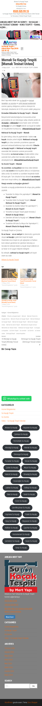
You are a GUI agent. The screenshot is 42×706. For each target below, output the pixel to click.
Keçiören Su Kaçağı (30, 428)
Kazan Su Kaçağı (31, 541)
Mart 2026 (8, 663)
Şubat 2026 (9, 667)
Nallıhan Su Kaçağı (11, 528)
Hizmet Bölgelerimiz (12, 312)
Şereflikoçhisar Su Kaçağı (21, 508)
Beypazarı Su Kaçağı (29, 521)
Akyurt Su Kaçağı (30, 468)
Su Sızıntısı (31, 330)
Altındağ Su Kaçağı (11, 448)
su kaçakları (5, 330)
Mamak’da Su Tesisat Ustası (9, 328)
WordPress (8, 702)
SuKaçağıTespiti (10, 333)
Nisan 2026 (9, 660)
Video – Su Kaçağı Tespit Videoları (13, 421)
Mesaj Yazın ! (10, 617)
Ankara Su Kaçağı (11, 428)
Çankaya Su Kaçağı (21, 434)
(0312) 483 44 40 (11, 601)
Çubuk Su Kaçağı (12, 468)
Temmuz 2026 (10, 648)
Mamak (24, 316)
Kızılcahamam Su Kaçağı (21, 534)
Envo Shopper (32, 702)
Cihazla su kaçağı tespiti (13, 316)
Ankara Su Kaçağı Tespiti (10, 260)
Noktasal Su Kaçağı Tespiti (25, 328)
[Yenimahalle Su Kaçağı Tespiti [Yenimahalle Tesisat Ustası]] (28, 273)
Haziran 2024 (9, 671)
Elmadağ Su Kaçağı (30, 474)
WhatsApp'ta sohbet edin (18, 398)
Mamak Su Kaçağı (30, 448)
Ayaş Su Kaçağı (10, 521)
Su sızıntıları (23, 330)
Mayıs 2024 (9, 675)
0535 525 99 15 (21, 11)
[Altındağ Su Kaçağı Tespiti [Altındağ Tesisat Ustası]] (10, 294)
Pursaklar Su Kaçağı (12, 461)
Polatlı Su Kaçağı (31, 514)
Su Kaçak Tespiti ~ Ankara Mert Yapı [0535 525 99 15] (10, 48)
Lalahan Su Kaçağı (11, 488)
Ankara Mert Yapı (21, 4)
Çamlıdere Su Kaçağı (12, 541)
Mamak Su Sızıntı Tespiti (13, 325)
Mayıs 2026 (9, 656)
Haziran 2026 (9, 652)
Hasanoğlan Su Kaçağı (21, 481)
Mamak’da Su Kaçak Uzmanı (29, 325)
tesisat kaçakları (20, 333)
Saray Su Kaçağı (21, 548)
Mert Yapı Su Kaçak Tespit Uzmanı (27, 67)
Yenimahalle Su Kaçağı (21, 441)
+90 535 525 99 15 (11, 605)
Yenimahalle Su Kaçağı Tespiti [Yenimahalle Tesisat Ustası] (28, 281)
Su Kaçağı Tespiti (7, 413)
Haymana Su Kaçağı (12, 514)
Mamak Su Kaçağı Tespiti (19, 322)
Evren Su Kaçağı (21, 501)
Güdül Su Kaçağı (29, 494)
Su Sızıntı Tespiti (13, 330)
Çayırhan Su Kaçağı (30, 528)
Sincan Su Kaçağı (31, 461)
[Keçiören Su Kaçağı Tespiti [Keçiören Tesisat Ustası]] (10, 273)
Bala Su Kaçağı (12, 494)
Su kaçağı (37, 328)
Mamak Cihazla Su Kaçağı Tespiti (20, 319)
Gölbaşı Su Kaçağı (30, 488)
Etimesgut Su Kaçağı (21, 454)
